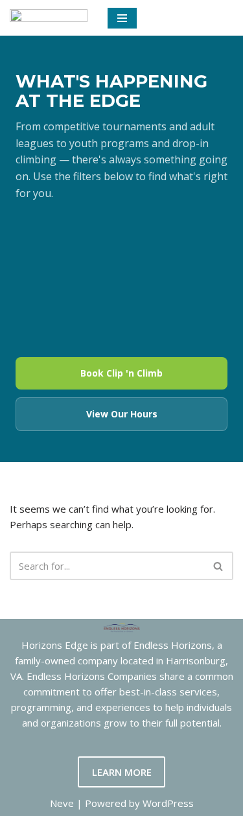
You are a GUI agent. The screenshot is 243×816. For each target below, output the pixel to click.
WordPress (168, 803)
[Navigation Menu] (122, 18)
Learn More (122, 771)
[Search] (218, 566)
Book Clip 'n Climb (121, 373)
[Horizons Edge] (48, 18)
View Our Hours (121, 414)
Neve (62, 803)
